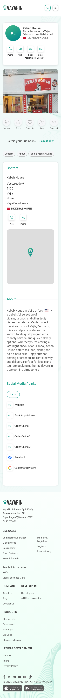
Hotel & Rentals (11, 558)
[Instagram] (25, 677)
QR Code (8, 634)
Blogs (6, 598)
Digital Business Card (14, 577)
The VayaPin (9, 619)
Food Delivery (10, 553)
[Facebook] (4, 677)
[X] (9, 677)
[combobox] (48, 310)
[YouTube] (19, 677)
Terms (6, 660)
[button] (30, 252)
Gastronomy (9, 548)
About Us (7, 593)
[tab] (13, 394)
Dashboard (8, 624)
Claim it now (46, 141)
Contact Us (8, 603)
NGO (5, 572)
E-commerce (9, 542)
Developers (27, 593)
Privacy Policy (10, 666)
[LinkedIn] (14, 677)
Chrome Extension (12, 640)
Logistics (41, 546)
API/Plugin (8, 629)
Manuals (7, 655)
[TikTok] (30, 677)
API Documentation (31, 598)
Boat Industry (44, 551)
